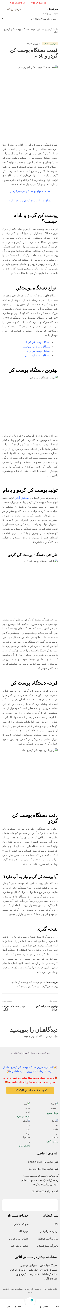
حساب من (44, 1306)
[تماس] (10, 1302)
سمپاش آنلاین (21, 498)
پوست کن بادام (20, 982)
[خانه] (57, 1302)
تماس (9, 1306)
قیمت (37, 986)
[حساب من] (46, 1302)
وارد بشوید (29, 1036)
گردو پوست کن (44, 29)
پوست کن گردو (49, 986)
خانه (56, 29)
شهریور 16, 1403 (32, 43)
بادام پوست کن (37, 982)
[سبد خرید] (30, 1302)
